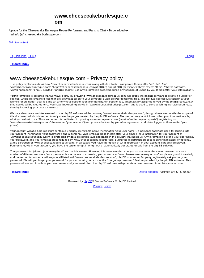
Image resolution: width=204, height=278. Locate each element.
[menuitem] (32, 56)
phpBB (88, 181)
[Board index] (31, 17)
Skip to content (18, 42)
